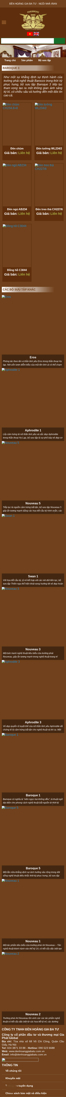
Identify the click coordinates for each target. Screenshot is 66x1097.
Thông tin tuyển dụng (19, 1085)
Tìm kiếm (59, 41)
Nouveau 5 (33, 503)
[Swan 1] (33, 550)
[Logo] (33, 20)
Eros (33, 357)
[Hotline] (11, 1087)
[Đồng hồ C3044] (17, 245)
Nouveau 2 (33, 1014)
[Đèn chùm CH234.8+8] (17, 124)
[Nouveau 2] (33, 988)
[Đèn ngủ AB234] (17, 184)
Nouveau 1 (33, 941)
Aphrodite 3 (33, 722)
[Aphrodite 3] (33, 696)
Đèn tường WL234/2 (49, 148)
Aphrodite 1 (33, 430)
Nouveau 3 (33, 649)
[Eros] (33, 331)
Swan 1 (33, 576)
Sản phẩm (27, 60)
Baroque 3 (11, 68)
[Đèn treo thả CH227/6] (49, 184)
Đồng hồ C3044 (17, 270)
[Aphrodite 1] (33, 404)
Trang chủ (10, 60)
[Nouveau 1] (33, 915)
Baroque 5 (33, 868)
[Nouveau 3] (33, 623)
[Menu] (4, 22)
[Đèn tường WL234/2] (49, 124)
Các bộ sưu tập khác (19, 289)
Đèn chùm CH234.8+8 (17, 150)
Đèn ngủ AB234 (17, 209)
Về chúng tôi (13, 1070)
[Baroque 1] (33, 769)
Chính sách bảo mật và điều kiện (26, 1093)
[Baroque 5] (33, 842)
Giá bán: (17, 153)
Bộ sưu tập (44, 60)
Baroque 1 (33, 795)
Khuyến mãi (13, 1078)
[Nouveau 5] (33, 477)
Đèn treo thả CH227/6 (49, 209)
